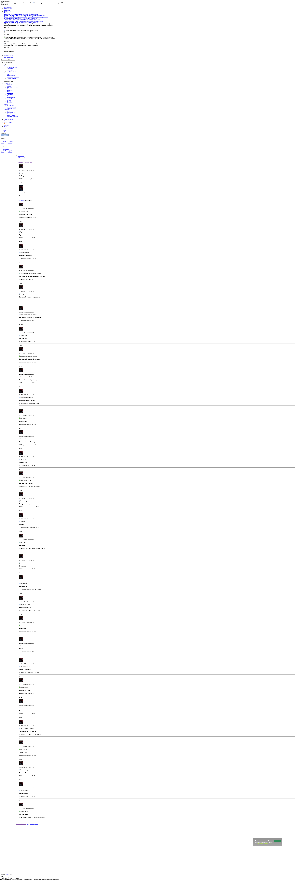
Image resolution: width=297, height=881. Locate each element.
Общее (4, 130)
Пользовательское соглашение (24, 879)
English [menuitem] (10, 55)
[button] (8, 7)
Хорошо (277, 841)
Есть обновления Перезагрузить (24, 162)
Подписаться (28, 200)
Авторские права (54, 879)
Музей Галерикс (8, 63)
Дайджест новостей (9, 51)
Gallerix (7, 874)
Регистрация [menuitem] (10, 57)
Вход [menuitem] (5, 57)
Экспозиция (6, 149)
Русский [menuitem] (6, 55)
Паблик (10, 143)
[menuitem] (13, 55)
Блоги (4, 141)
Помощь (3, 878)
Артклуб (8, 80)
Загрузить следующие (32, 824)
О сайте (11, 878)
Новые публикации (21, 824)
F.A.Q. (7, 878)
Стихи (11, 141)
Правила (14, 879)
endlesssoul (31, 170)
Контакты (16, 878)
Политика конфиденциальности (41, 879)
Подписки (6, 132)
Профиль (21, 200)
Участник (5, 135)
